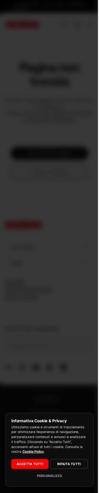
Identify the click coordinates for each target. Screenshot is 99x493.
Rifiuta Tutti (66, 464)
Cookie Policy (63, 452)
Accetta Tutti (29, 464)
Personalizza (47, 476)
